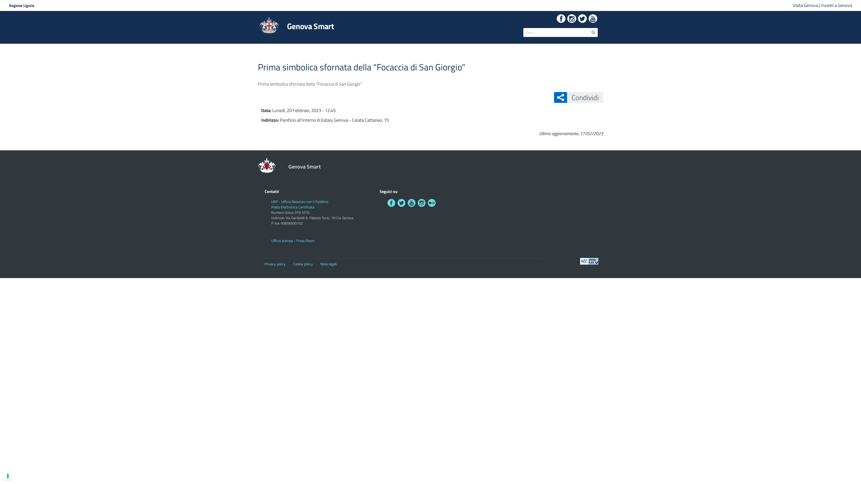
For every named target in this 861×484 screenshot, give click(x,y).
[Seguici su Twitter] (582, 18)
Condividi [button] (585, 97)
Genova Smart (310, 26)
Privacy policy (275, 264)
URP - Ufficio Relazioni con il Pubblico (299, 201)
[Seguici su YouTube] (593, 18)
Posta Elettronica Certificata (292, 207)
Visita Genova (806, 5)
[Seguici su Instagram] (571, 18)
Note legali (328, 264)
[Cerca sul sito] (593, 32)
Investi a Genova (836, 5)
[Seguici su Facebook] (561, 18)
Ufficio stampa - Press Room (292, 240)
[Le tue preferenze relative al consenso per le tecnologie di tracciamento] (8, 476)
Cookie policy (303, 264)
